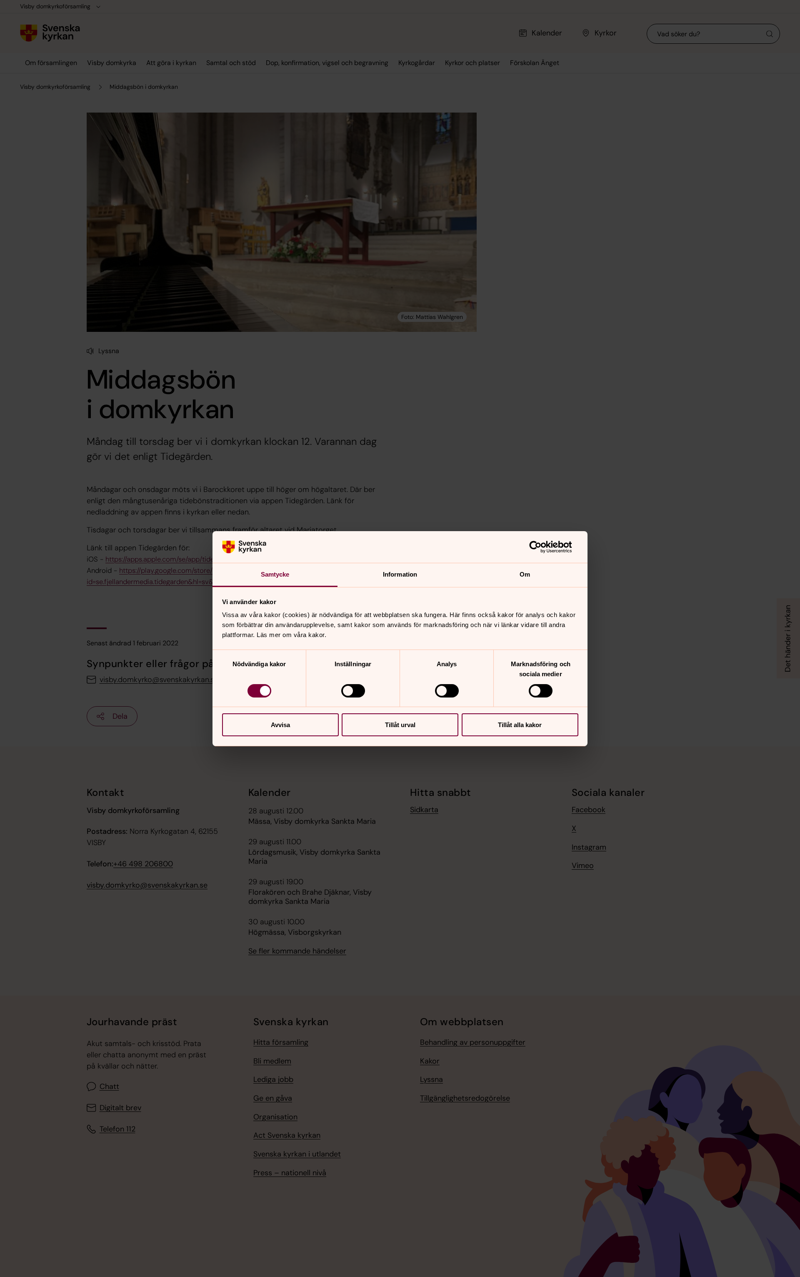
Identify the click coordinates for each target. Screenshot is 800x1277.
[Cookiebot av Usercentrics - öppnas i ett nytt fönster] (541, 547)
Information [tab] (400, 574)
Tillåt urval (400, 724)
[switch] (353, 690)
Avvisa (280, 724)
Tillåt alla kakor (520, 724)
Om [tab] (525, 574)
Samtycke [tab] (275, 574)
